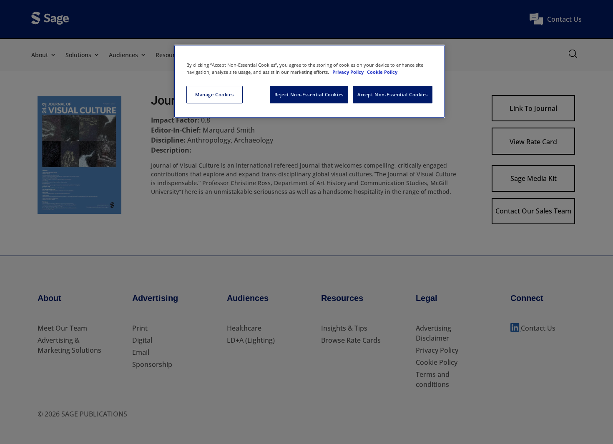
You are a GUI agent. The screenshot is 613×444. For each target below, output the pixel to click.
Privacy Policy (348, 72)
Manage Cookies (214, 94)
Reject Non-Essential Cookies (309, 94)
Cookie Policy (382, 72)
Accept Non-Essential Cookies (392, 94)
